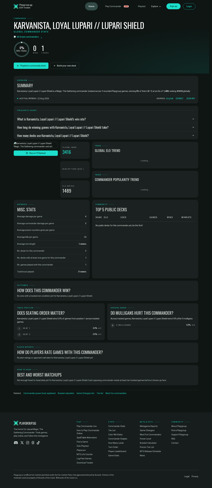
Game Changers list (85, 393)
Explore (154, 6)
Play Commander (116, 6)
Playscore (81, 450)
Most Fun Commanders (150, 434)
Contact (175, 443)
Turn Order (113, 447)
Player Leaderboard (117, 451)
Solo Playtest (83, 446)
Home (91, 6)
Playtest (142, 6)
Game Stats (113, 455)
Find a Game (82, 442)
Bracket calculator (66, 393)
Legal (186, 476)
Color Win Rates (115, 434)
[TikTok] (38, 442)
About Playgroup (179, 426)
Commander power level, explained (40, 393)
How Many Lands (116, 443)
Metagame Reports (149, 426)
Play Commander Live (87, 426)
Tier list (100, 393)
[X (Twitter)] (22, 442)
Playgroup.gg (25, 5)
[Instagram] (27, 442)
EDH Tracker (24, 7)
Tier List (112, 430)
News (142, 455)
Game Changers (147, 430)
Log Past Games (84, 458)
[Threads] (32, 442)
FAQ (173, 439)
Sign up (173, 6)
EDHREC (179, 98)
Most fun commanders (116, 393)
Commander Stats (116, 426)
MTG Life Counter (85, 454)
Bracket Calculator (148, 443)
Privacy (195, 476)
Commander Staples (117, 439)
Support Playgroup (179, 434)
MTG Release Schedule (150, 451)
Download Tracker (85, 463)
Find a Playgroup (178, 430)
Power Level (145, 439)
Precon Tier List (147, 447)
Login (189, 6)
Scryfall (169, 98)
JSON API (190, 98)
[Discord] (16, 442)
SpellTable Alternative (87, 437)
